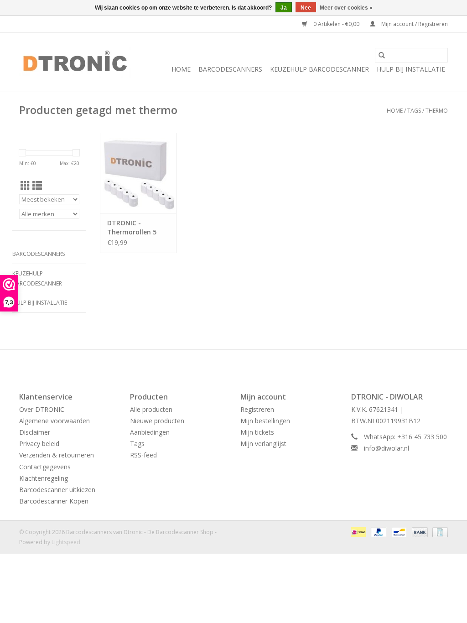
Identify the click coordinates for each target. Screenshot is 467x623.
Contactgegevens (45, 466)
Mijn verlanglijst (263, 443)
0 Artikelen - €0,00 (336, 24)
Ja (283, 8)
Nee (306, 8)
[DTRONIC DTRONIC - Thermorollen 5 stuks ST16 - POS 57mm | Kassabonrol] (138, 173)
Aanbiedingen (150, 432)
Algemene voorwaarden (54, 420)
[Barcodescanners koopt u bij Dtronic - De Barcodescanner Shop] (75, 62)
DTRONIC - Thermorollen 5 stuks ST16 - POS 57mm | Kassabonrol (134, 227)
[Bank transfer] (419, 532)
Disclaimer (34, 432)
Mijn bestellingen (265, 420)
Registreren (257, 409)
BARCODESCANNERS (230, 69)
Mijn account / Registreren (414, 24)
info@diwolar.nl (386, 448)
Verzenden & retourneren (56, 455)
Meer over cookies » (346, 8)
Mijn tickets (257, 432)
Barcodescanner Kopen (53, 501)
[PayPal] (378, 532)
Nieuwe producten (157, 420)
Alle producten (151, 409)
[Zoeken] (382, 55)
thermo (436, 110)
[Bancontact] (398, 532)
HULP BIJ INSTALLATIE (411, 69)
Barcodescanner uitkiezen (57, 489)
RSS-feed (143, 455)
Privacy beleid (39, 443)
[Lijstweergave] (37, 185)
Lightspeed (66, 542)
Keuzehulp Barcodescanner (319, 69)
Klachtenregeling (43, 478)
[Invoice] (438, 532)
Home (181, 69)
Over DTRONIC (41, 409)
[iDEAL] (358, 532)
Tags (414, 110)
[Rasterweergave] (25, 185)
